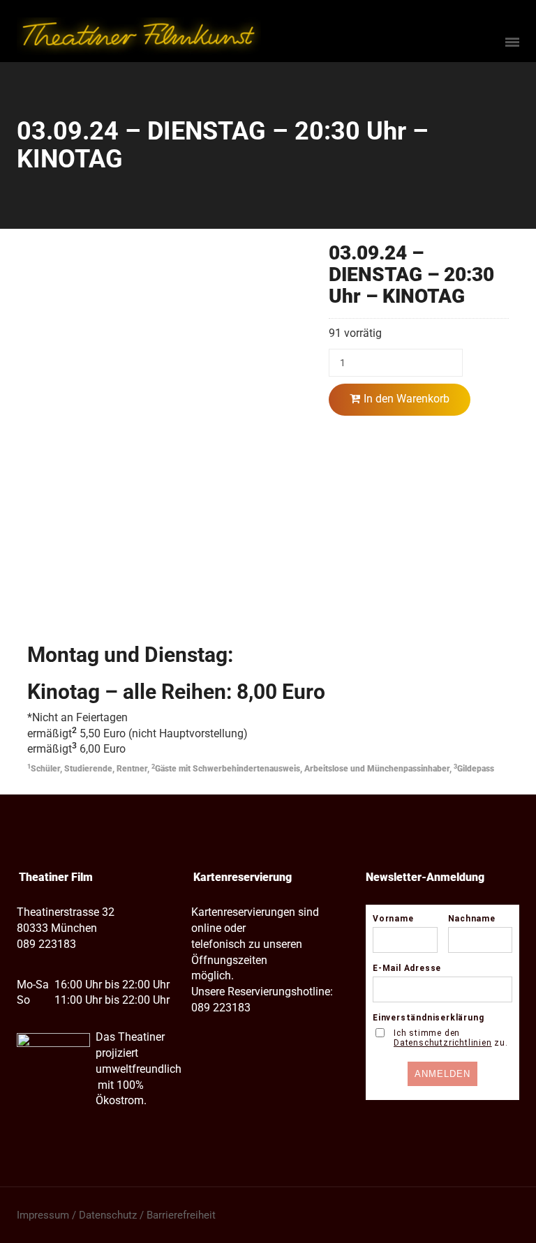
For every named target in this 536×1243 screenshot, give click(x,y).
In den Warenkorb (406, 398)
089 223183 (46, 944)
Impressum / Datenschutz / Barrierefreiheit (116, 1215)
